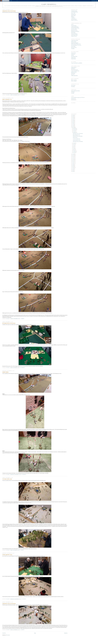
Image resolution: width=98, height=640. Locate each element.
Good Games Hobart (74, 29)
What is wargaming (74, 79)
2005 (73, 168)
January (74, 152)
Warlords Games (73, 57)
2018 (73, 125)
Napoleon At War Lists (74, 20)
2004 (73, 170)
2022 (73, 120)
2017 (73, 127)
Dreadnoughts (73, 73)
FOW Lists (72, 16)
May (74, 147)
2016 (73, 154)
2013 (73, 158)
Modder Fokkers (5, 372)
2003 (73, 171)
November (74, 129)
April (74, 148)
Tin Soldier (72, 48)
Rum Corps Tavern (73, 47)
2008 (73, 164)
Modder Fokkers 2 (73, 67)
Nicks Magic (73, 86)
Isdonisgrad (73, 98)
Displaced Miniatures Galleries (75, 90)
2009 (73, 163)
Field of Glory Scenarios (74, 69)
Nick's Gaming (73, 32)
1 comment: (22, 318)
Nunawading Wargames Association (76, 45)
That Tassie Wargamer (74, 33)
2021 (73, 121)
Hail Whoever (73, 68)
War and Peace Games (74, 56)
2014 (73, 156)
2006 (73, 167)
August (74, 143)
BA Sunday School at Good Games (8, 323)
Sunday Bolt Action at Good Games (9, 11)
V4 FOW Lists (73, 17)
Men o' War (72, 74)
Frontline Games (73, 52)
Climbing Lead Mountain (74, 26)
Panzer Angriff (73, 46)
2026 (73, 115)
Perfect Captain (73, 15)
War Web (72, 55)
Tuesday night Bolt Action (7, 554)
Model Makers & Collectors (75, 31)
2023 (73, 119)
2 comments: (22, 629)
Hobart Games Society (74, 30)
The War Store (73, 54)
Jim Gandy (8, 318)
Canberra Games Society (74, 40)
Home (35, 633)
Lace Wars (72, 93)
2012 (73, 159)
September (74, 132)
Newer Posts (4, 633)
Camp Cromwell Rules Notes (75, 70)
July (74, 144)
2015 (73, 155)
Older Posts (65, 633)
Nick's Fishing (73, 85)
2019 (73, 124)
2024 (73, 117)
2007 (73, 166)
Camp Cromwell (49, 4)
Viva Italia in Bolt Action (7, 479)
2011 (73, 160)
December (74, 128)
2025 (73, 116)
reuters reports (73, 99)
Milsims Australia (73, 41)
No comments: (22, 367)
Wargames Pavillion (74, 36)
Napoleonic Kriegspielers (74, 42)
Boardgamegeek (73, 14)
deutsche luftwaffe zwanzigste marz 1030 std (77, 97)
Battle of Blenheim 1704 (7, 99)
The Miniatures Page (74, 10)
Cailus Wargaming (73, 25)
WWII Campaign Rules (74, 75)
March (74, 149)
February (74, 151)
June (74, 145)
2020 (73, 123)
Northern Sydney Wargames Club (75, 43)
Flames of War (73, 13)
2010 (73, 162)
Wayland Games (73, 58)
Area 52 (72, 24)
